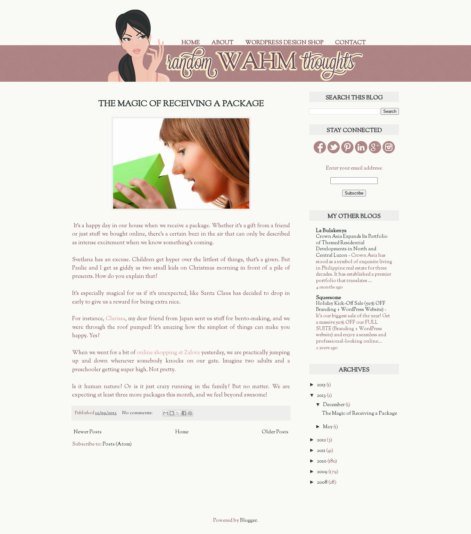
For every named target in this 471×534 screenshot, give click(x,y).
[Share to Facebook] (184, 413)
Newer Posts (88, 432)
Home (191, 43)
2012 (322, 440)
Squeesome (328, 298)
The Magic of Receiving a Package (181, 104)
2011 (321, 451)
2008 (322, 482)
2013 (322, 395)
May (328, 427)
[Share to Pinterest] (190, 413)
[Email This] (165, 413)
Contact (350, 43)
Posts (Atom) (117, 444)
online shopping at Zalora (168, 353)
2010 (322, 461)
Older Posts (275, 432)
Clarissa (115, 319)
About (222, 43)
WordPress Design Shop (284, 43)
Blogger (248, 520)
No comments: (137, 413)
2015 (321, 385)
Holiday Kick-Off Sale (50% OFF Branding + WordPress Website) (350, 306)
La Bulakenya (331, 231)
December (334, 405)
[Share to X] (178, 413)
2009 (322, 472)
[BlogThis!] (172, 413)
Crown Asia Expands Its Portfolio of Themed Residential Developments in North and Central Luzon (352, 246)
